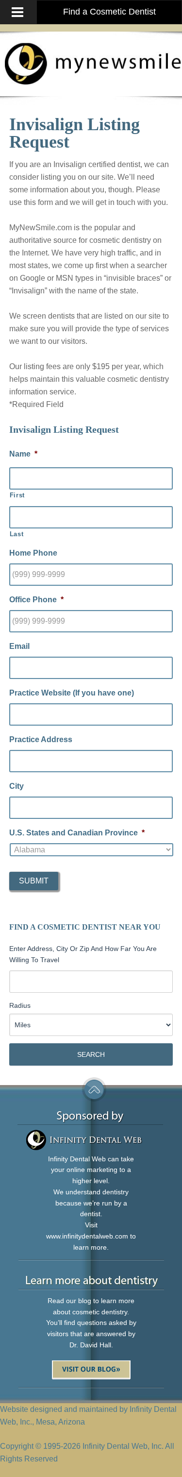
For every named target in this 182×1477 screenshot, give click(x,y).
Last (17, 534)
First (17, 495)
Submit (34, 881)
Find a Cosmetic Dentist (109, 12)
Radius (20, 1005)
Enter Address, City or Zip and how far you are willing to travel (83, 954)
